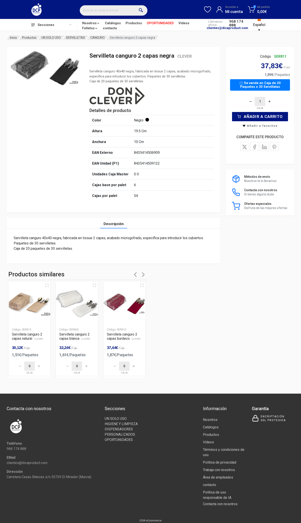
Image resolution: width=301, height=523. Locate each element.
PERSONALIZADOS (120, 434)
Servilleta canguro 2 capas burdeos (123, 336)
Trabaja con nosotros (219, 470)
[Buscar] (141, 10)
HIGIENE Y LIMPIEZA (121, 424)
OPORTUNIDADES (160, 23)
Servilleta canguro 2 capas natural (27, 336)
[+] (269, 101)
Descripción (114, 224)
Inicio (13, 37)
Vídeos (183, 23)
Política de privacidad (219, 462)
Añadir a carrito (263, 116)
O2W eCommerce (150, 520)
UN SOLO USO (51, 37)
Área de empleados (218, 477)
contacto (110, 28)
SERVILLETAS (75, 37)
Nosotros (89, 23)
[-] (250, 101)
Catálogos (113, 23)
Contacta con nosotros (220, 504)
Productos (134, 23)
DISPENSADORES (119, 429)
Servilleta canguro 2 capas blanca (74, 336)
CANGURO (97, 37)
